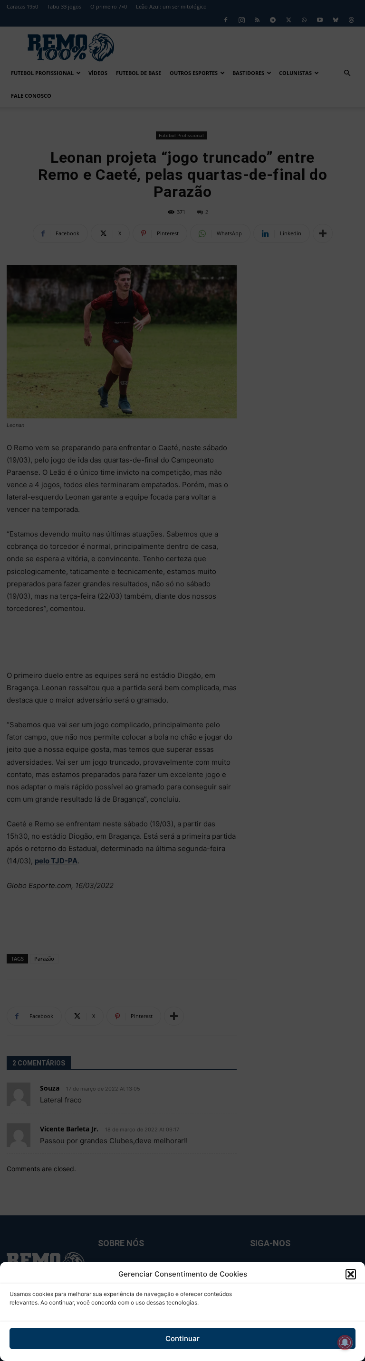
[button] (350, 1274)
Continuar (182, 1338)
